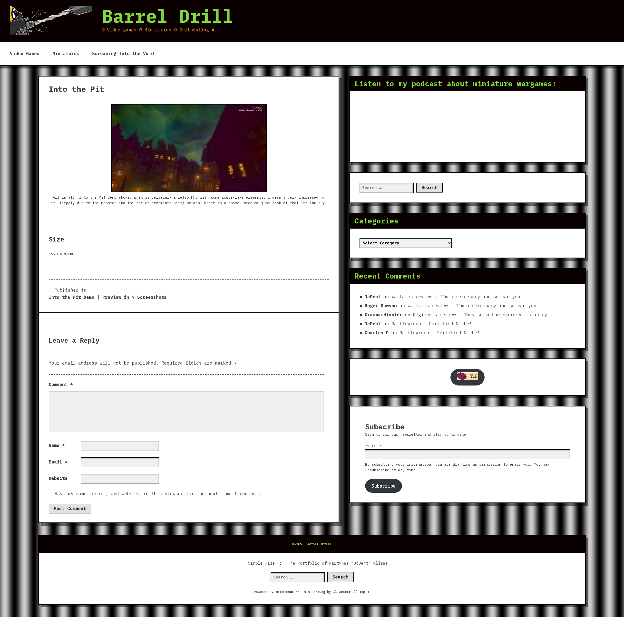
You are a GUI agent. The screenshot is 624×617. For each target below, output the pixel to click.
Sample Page (261, 563)
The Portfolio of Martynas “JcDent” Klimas (338, 563)
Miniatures (65, 53)
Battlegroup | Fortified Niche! (431, 324)
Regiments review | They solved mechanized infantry (480, 315)
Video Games (24, 53)
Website (58, 478)
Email (58, 462)
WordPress (284, 591)
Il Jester (342, 591)
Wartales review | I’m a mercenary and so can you (455, 296)
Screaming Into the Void (123, 53)
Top (364, 591)
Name (57, 445)
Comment (61, 384)
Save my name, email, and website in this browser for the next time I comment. (158, 493)
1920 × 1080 (61, 253)
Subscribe (383, 486)
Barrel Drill (168, 16)
